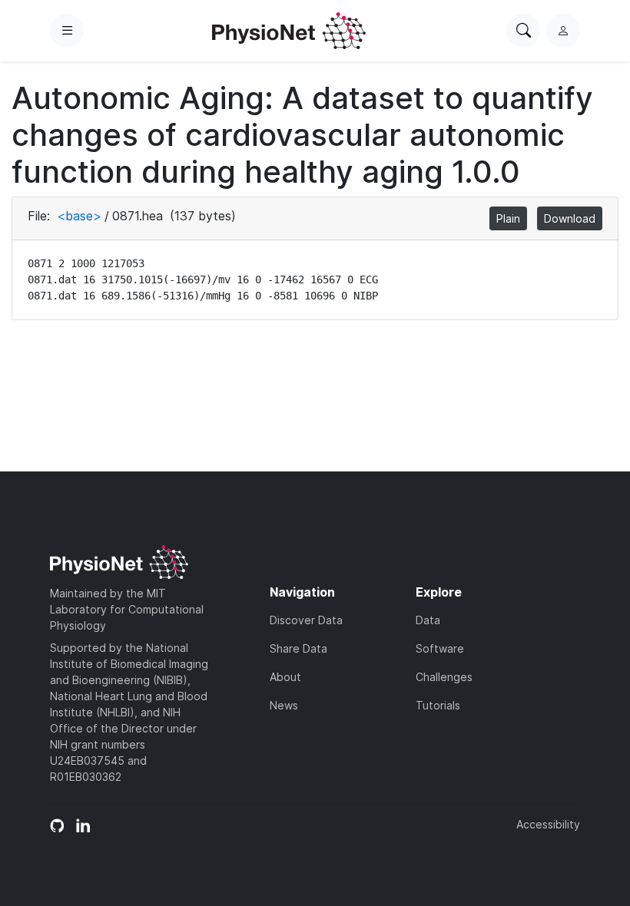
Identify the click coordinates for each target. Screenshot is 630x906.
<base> (79, 215)
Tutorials (438, 705)
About (285, 676)
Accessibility (548, 824)
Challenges (444, 676)
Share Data (298, 648)
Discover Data (306, 620)
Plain (508, 218)
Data (428, 620)
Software (440, 648)
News (284, 705)
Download (569, 218)
